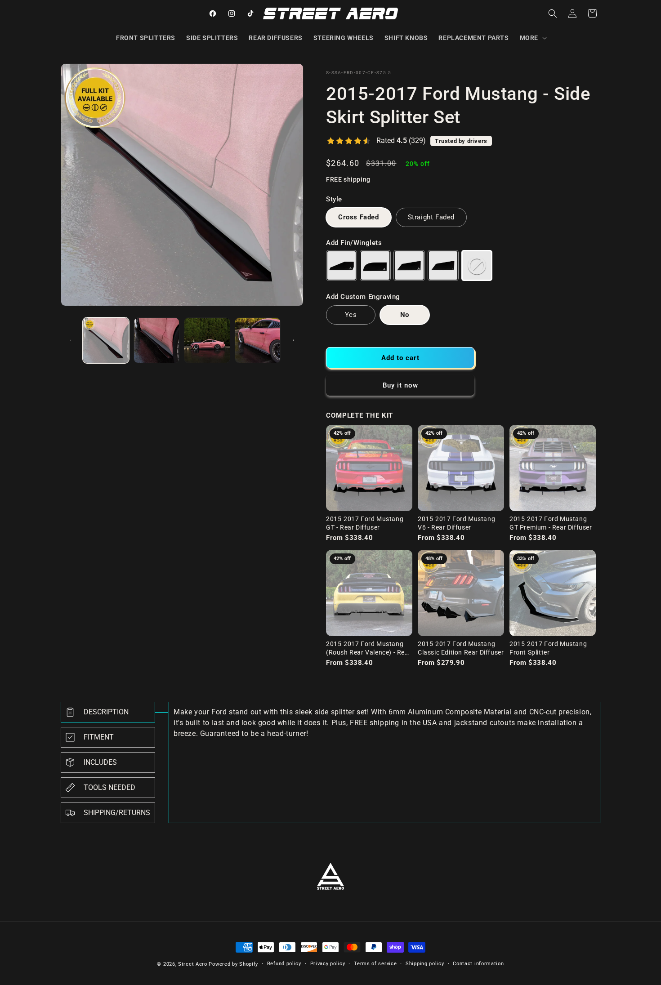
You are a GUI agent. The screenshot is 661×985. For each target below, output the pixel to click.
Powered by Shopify (233, 964)
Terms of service (375, 964)
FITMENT (99, 737)
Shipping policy (425, 964)
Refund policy (284, 964)
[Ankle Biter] (341, 265)
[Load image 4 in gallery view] (258, 340)
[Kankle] (375, 265)
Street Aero (192, 964)
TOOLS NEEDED (109, 787)
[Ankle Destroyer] (408, 265)
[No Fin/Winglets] (476, 265)
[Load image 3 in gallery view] (207, 340)
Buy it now (400, 385)
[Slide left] (70, 340)
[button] (532, 37)
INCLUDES (100, 762)
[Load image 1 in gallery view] (106, 340)
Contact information (478, 964)
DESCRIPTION (106, 712)
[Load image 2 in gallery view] (157, 340)
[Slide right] (294, 340)
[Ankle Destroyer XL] (443, 265)
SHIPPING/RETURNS (117, 812)
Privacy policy (327, 964)
